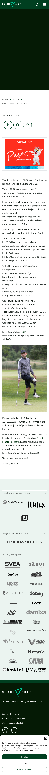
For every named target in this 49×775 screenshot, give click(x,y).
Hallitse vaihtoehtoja (24, 770)
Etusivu (5, 99)
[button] (45, 738)
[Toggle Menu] (44, 4)
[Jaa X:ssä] (8, 125)
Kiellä (25, 763)
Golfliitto (15, 99)
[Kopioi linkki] (27, 125)
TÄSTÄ (23, 331)
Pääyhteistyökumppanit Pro (15, 533)
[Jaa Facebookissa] (17, 125)
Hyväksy (24, 757)
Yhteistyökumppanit (12, 554)
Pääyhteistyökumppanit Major (16, 493)
